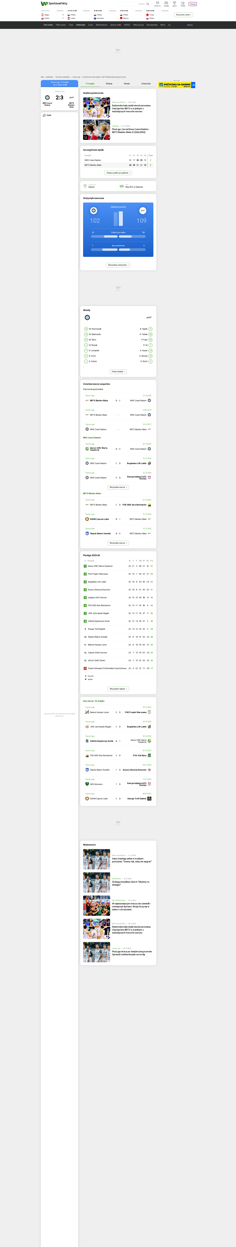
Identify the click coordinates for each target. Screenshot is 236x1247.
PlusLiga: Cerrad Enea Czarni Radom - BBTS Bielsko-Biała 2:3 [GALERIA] (131, 130)
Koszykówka (152, 25)
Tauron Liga (76, 77)
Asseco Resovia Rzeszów (99, 590)
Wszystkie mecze (117, 487)
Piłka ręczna (138, 25)
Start (42, 77)
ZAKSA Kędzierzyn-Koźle (99, 621)
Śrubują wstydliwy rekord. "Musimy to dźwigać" (130, 883)
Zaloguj (193, 4)
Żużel (90, 25)
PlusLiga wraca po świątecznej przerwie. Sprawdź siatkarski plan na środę (132, 953)
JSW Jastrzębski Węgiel (98, 613)
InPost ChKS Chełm (96, 660)
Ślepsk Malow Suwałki (97, 637)
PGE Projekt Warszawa (98, 574)
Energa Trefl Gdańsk (96, 629)
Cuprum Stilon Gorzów (97, 652)
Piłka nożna (61, 25)
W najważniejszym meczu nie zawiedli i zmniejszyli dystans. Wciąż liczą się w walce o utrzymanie (131, 906)
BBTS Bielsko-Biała (118, 900)
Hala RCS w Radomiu (134, 187)
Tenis (71, 25)
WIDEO (127, 25)
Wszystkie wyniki (183, 15)
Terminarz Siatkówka (62, 77)
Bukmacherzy (101, 25)
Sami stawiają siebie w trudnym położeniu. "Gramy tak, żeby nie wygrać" (132, 860)
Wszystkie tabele (117, 689)
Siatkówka (80, 25)
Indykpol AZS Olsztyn (97, 597)
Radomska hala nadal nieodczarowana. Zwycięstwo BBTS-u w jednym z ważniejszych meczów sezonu (131, 108)
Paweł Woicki (116, 879)
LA (169, 25)
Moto (162, 25)
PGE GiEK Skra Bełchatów (99, 605)
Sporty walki (115, 25)
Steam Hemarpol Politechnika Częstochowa (107, 668)
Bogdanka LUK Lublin (97, 582)
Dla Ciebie (48, 25)
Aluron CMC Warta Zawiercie (100, 566)
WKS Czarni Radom (119, 102)
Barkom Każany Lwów (97, 645)
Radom (91, 187)
